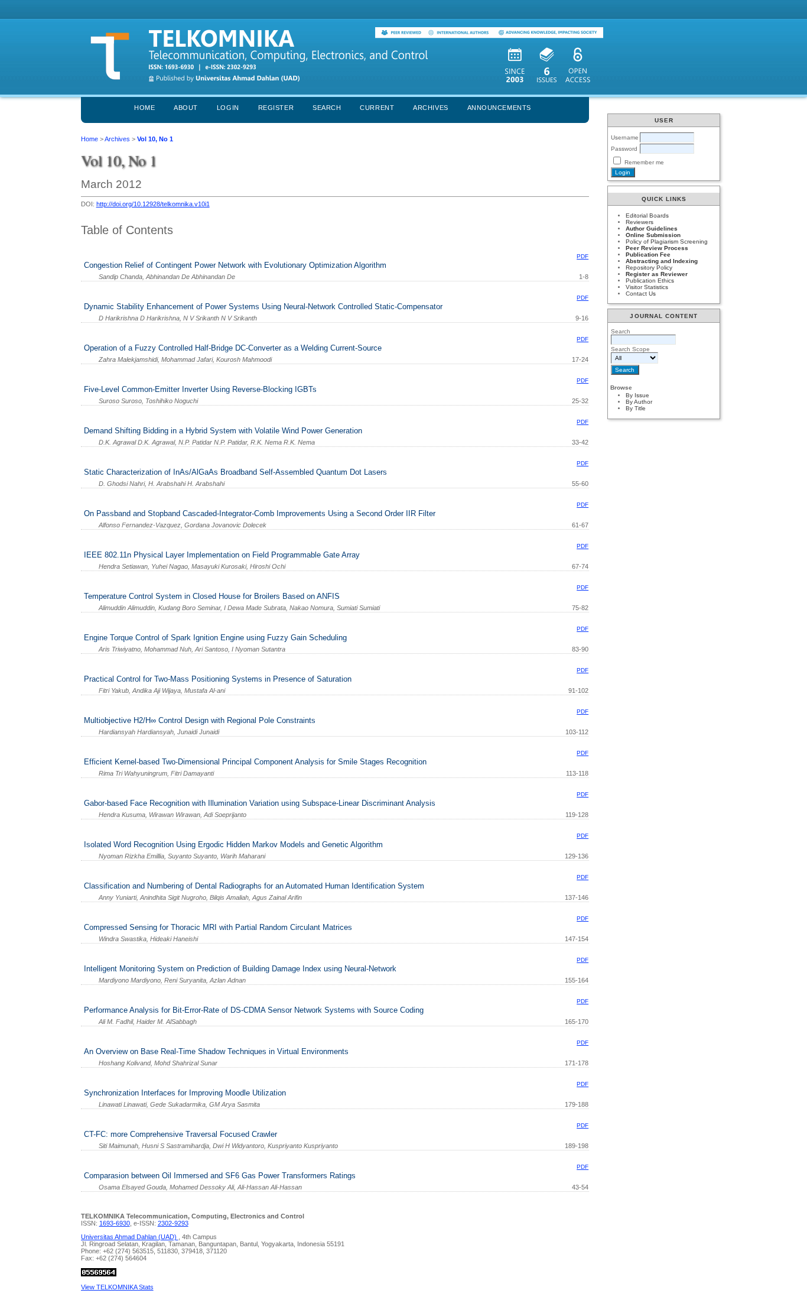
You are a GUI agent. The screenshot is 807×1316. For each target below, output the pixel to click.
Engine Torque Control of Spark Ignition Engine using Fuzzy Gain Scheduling (215, 637)
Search (327, 107)
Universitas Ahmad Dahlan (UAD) (129, 1236)
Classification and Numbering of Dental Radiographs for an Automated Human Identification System (254, 885)
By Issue (637, 395)
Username (625, 137)
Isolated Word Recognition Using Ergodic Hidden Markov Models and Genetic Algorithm (233, 844)
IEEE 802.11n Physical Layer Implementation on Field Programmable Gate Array (222, 554)
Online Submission (653, 235)
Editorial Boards (647, 215)
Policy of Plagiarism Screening (667, 241)
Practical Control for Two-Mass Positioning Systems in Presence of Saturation (218, 679)
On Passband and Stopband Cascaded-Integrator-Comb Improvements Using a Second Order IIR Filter (259, 513)
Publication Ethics (650, 280)
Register (276, 107)
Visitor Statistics (647, 287)
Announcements (499, 107)
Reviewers (639, 222)
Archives (430, 107)
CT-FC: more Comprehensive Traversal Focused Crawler (180, 1134)
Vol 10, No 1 (155, 138)
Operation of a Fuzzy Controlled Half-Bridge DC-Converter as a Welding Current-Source (233, 347)
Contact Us (641, 293)
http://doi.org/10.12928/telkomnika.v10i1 (153, 204)
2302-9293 (173, 1223)
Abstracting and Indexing (662, 261)
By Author (639, 401)
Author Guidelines (652, 228)
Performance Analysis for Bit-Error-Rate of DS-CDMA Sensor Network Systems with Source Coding (254, 1010)
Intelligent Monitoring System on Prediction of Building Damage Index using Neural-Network (240, 968)
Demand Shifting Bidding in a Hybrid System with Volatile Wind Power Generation (223, 430)
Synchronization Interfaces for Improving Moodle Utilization (185, 1092)
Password (624, 148)
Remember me (644, 162)
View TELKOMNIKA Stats (117, 1287)
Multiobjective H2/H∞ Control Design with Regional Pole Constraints (199, 720)
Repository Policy (649, 267)
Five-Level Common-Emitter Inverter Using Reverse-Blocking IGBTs (200, 389)
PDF (582, 256)
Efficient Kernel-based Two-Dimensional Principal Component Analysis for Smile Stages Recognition (255, 761)
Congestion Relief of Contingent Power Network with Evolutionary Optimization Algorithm (235, 265)
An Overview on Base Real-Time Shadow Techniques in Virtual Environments (216, 1051)
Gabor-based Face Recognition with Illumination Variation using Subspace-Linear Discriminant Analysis (259, 803)
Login (228, 107)
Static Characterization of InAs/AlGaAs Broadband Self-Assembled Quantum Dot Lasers (235, 472)
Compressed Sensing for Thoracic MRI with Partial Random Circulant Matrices (218, 927)
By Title (636, 408)
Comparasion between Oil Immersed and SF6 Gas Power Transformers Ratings (220, 1175)
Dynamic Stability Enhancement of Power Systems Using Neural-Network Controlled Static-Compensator (263, 306)
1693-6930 (114, 1223)
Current (377, 107)
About (186, 107)
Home (144, 107)
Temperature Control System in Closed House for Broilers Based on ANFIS (212, 596)
